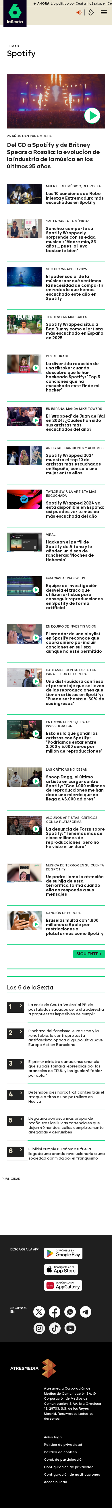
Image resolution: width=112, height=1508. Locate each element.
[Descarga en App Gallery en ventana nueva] (63, 1289)
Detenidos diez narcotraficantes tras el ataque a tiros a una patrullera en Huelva (66, 1097)
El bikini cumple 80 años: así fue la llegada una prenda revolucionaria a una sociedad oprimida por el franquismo (66, 1153)
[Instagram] (39, 1332)
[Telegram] (86, 1316)
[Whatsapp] (70, 1316)
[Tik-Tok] (55, 1332)
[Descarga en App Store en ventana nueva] (61, 1273)
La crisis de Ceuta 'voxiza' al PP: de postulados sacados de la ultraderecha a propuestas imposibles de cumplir (66, 1009)
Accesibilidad (55, 1482)
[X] (39, 1316)
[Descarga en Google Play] (63, 1257)
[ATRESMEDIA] (56, 1369)
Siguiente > (89, 954)
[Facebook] (55, 1316)
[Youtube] (70, 1332)
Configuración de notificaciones (72, 1474)
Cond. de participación (64, 1460)
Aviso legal (53, 1437)
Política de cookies (60, 1452)
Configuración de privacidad (69, 1467)
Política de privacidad (63, 1445)
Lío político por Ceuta (68, 3)
